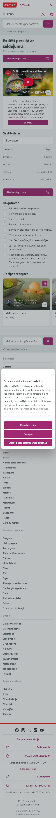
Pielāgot (28, 433)
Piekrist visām (28, 425)
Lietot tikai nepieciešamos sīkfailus (28, 442)
